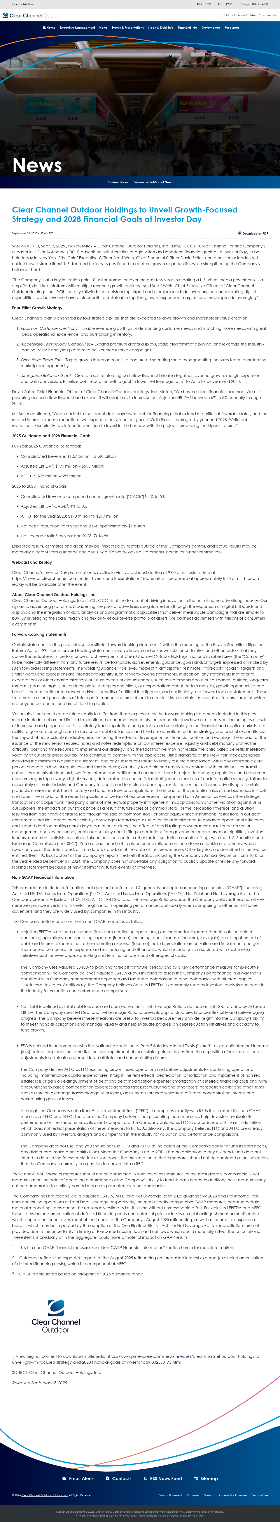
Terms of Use (260, 1495)
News (103, 27)
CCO (189, 246)
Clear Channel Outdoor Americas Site (251, 14)
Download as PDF (255, 233)
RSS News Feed (166, 1478)
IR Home (49, 27)
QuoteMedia (103, 1511)
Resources (231, 27)
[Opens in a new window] (56, 1314)
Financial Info (187, 27)
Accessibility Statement (233, 1495)
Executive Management (77, 27)
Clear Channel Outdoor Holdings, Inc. (44, 1495)
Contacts (121, 1478)
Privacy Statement (170, 1495)
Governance (210, 27)
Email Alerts (81, 1478)
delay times (193, 1511)
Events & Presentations (128, 27)
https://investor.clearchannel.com (44, 578)
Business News (118, 182)
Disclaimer (192, 1495)
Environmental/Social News (153, 182)
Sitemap (209, 1478)
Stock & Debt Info (160, 27)
